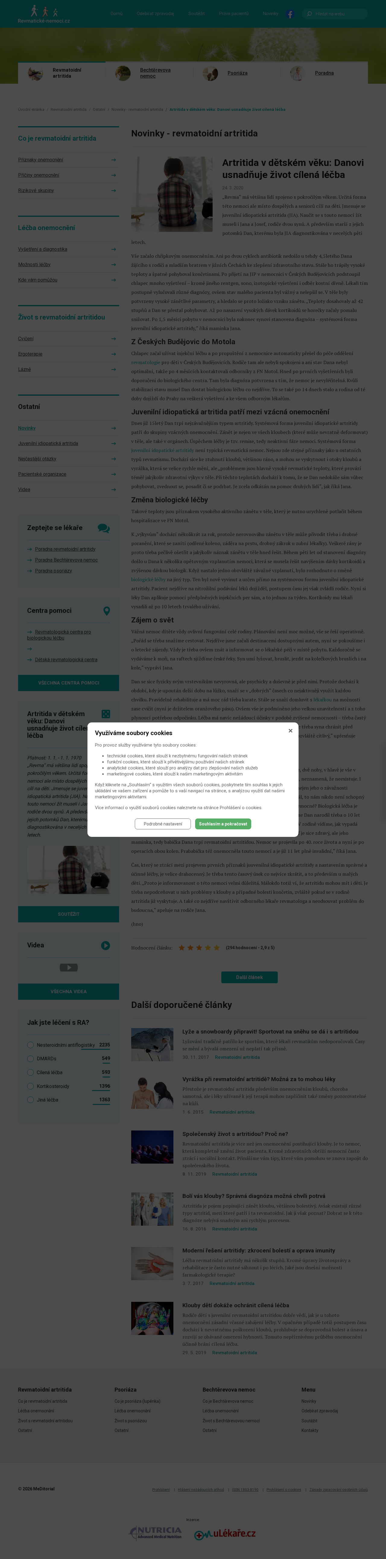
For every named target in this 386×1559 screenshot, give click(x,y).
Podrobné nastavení (163, 824)
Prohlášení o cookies (240, 807)
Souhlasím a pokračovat (223, 824)
